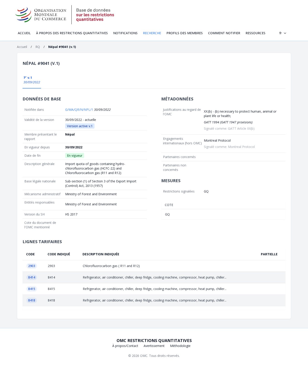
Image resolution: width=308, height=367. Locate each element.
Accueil (24, 33)
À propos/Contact (125, 346)
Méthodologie (180, 346)
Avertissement (154, 346)
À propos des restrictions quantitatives (72, 33)
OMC (143, 355)
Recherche (152, 33)
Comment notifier (224, 33)
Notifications (125, 33)
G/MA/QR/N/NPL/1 (79, 109)
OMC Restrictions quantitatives (154, 340)
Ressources (255, 33)
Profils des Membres (184, 33)
